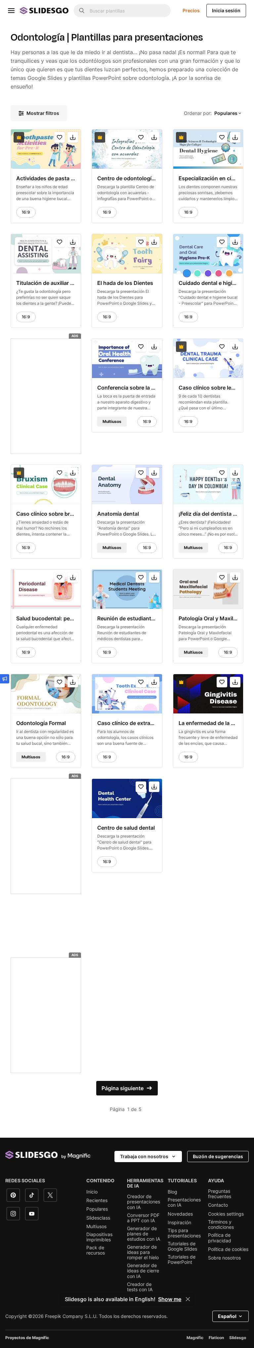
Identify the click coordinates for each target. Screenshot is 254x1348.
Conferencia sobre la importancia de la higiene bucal (126, 388)
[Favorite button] (59, 137)
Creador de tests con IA (139, 1287)
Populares (97, 1209)
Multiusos (96, 1226)
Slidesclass (98, 1218)
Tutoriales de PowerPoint (181, 1259)
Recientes (96, 1200)
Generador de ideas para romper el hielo (143, 1252)
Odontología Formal (41, 723)
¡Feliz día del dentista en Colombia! (208, 514)
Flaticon (216, 1337)
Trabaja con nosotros (144, 1156)
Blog (172, 1191)
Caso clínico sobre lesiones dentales (208, 388)
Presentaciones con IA (184, 1202)
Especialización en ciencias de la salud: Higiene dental (208, 178)
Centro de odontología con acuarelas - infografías (126, 178)
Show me (169, 1299)
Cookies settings (226, 1214)
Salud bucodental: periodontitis (45, 618)
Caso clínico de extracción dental (126, 723)
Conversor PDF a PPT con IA (143, 1218)
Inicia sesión (226, 10)
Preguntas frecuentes (219, 1194)
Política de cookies (228, 1249)
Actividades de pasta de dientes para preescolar (45, 178)
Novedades (180, 1214)
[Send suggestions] (4, 678)
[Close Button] (187, 1299)
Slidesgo (237, 1337)
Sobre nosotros (224, 1258)
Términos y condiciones (221, 1224)
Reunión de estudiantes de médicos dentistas (126, 618)
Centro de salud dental (126, 828)
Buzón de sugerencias (218, 1156)
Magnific (195, 1337)
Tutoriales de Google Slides (182, 1246)
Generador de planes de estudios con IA (143, 1234)
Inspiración (179, 1222)
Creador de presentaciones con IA (143, 1202)
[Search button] (82, 10)
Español (227, 1316)
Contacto (218, 1205)
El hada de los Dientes (125, 283)
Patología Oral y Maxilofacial (208, 618)
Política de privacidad (219, 1237)
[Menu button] (11, 10)
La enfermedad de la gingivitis (208, 723)
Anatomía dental (118, 514)
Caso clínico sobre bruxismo (45, 514)
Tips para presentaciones (184, 1233)
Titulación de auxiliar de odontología (45, 283)
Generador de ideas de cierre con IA (143, 1271)
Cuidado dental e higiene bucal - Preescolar (208, 283)
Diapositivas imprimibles (99, 1237)
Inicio (92, 1191)
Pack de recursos (95, 1250)
